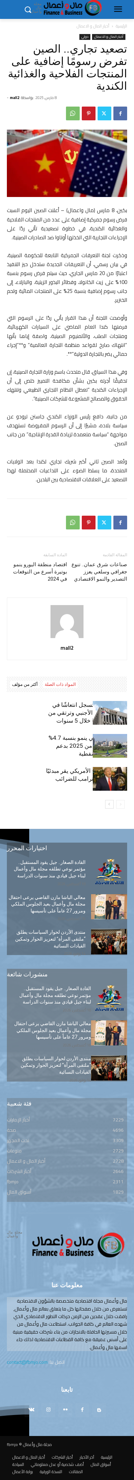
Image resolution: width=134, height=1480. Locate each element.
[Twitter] (104, 113)
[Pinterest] (89, 113)
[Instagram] (48, 1410)
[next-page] (109, 804)
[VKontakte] (31, 1410)
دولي (84, 37)
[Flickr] (65, 1410)
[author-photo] (67, 638)
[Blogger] (99, 1410)
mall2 (14, 97)
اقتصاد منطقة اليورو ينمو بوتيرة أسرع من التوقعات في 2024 (40, 571)
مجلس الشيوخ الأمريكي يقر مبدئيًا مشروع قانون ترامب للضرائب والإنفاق (86, 778)
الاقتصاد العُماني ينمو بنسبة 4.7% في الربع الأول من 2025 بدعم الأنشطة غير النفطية (87, 745)
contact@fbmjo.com (27, 1362)
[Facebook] (120, 113)
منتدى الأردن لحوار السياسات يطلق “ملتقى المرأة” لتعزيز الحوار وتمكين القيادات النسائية (50, 938)
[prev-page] (120, 804)
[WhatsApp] (73, 113)
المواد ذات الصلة (60, 684)
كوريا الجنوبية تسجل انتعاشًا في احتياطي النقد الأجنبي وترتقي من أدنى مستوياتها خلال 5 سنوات (87, 712)
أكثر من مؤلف (25, 684)
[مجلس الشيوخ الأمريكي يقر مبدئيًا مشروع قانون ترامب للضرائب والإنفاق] (110, 779)
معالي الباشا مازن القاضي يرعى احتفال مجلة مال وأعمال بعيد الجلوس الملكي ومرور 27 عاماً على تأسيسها (47, 904)
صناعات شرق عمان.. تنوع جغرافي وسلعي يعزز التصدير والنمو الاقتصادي (99, 571)
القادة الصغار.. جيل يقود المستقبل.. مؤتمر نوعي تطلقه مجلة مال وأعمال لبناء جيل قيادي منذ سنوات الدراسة (50, 868)
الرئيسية (121, 26)
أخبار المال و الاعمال (93, 26)
